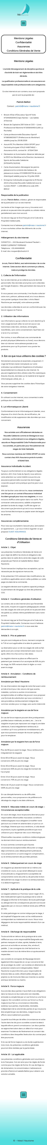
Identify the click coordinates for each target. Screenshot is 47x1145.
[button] (23, 23)
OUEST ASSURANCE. (17, 532)
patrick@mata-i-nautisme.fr (27, 106)
